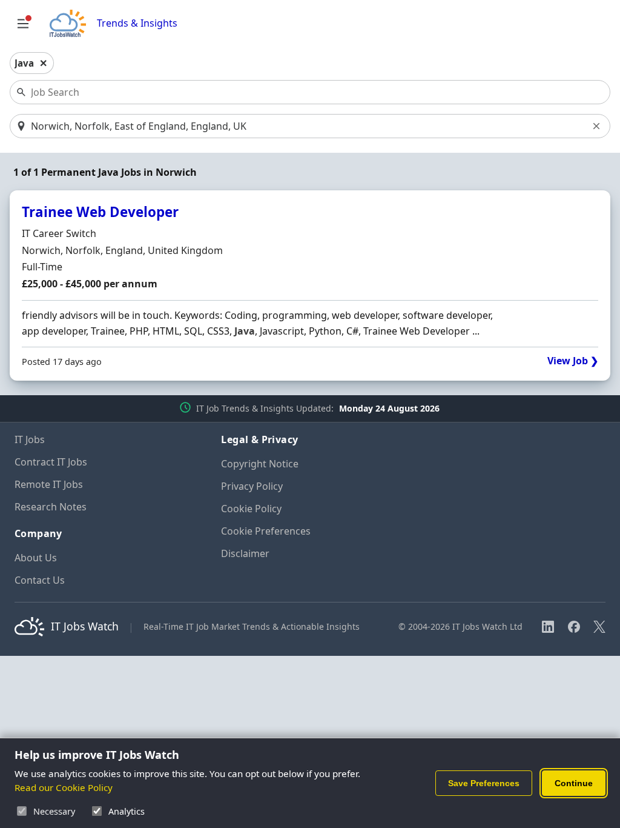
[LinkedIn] (548, 627)
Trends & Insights (137, 23)
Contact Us (40, 580)
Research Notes (51, 506)
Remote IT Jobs (49, 484)
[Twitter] (599, 627)
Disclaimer (245, 553)
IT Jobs (30, 439)
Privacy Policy (252, 486)
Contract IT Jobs (51, 462)
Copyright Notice (259, 463)
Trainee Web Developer (100, 211)
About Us (36, 557)
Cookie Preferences (266, 531)
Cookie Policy (251, 508)
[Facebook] (574, 627)
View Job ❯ (572, 361)
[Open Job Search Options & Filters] (23, 23)
